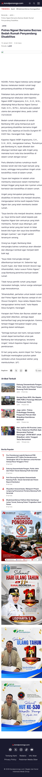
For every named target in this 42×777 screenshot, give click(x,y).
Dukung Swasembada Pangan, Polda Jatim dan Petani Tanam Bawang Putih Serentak (29, 386)
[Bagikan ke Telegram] (26, 371)
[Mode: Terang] (30, 3)
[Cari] (34, 3)
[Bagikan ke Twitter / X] (16, 371)
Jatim (11, 15)
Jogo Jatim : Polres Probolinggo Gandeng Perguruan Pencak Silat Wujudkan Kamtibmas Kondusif (26, 415)
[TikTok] (26, 750)
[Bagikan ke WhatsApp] (21, 371)
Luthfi (10, 46)
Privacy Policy (10, 759)
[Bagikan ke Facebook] (11, 371)
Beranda (4, 15)
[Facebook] (10, 750)
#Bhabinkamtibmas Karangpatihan (28, 9)
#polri (13, 9)
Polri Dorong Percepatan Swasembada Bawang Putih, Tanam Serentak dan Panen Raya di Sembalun (22, 480)
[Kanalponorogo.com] (12, 3)
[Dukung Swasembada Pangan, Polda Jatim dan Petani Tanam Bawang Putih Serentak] (8, 387)
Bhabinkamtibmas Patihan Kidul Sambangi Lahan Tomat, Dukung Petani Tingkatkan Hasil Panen (23, 502)
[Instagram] (21, 750)
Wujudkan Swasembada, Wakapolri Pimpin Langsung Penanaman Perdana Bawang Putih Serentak (23, 491)
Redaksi (23, 756)
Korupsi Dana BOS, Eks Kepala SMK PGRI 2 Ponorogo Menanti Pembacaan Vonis (29, 399)
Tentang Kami (11, 756)
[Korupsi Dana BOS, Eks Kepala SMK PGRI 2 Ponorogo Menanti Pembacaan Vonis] (8, 400)
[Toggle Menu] (38, 3)
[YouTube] (32, 750)
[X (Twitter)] (16, 750)
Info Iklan (33, 756)
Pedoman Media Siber (28, 759)
